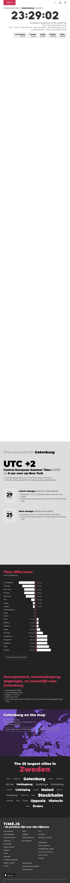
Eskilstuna (16, 779)
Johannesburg (9, 610)
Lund (35, 790)
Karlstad (10, 790)
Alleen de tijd (9, 847)
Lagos (6, 603)
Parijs (42, 35)
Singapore (7, 640)
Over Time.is (43, 855)
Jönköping (57, 784)
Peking (52, 35)
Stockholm (50, 795)
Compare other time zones (16, 657)
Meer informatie (40, 27)
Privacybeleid (27, 869)
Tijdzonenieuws (28, 838)
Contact (41, 858)
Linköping (23, 789)
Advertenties (27, 863)
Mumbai (7, 633)
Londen (33, 35)
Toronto (6, 593)
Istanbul (7, 623)
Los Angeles (20, 35)
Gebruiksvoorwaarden (30, 866)
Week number (9, 863)
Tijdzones (7, 841)
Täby (17, 800)
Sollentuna (24, 795)
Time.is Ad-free (44, 846)
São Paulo (7, 596)
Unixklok (41, 834)
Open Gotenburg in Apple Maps (46, 729)
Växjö (28, 806)
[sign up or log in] (60, 3)
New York (7, 589)
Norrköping (12, 795)
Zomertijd (7, 844)
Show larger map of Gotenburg (18, 729)
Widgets (25, 834)
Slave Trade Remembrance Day (54, 25)
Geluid (6, 866)
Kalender (7, 857)
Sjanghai (7, 643)
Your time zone (9, 838)
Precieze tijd (8, 831)
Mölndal (59, 790)
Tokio (62, 35)
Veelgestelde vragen (46, 849)
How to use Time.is (45, 852)
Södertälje (9, 800)
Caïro (6, 619)
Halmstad (59, 779)
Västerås (56, 801)
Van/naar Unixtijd (45, 838)
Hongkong (8, 636)
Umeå (25, 801)
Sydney (6, 650)
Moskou (7, 626)
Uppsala (38, 801)
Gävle (50, 779)
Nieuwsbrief (26, 841)
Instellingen (42, 842)
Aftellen (6, 850)
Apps (24, 831)
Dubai (6, 629)
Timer (6, 853)
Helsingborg (25, 784)
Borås (8, 779)
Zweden (35, 769)
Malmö (47, 790)
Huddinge (42, 784)
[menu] (65, 2)
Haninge (10, 784)
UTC (5, 600)
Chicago (7, 586)
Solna (33, 795)
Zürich (6, 616)
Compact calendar (11, 860)
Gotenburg (34, 779)
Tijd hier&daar (9, 834)
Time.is (9, 2)
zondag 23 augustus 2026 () (48, 23)
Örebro (38, 806)
